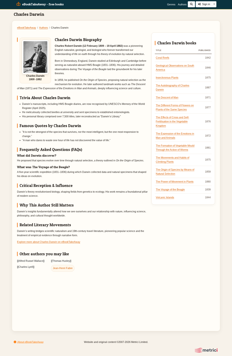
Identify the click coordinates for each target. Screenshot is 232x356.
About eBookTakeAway (30, 342)
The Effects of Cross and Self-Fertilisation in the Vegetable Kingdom (172, 121)
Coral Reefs (162, 57)
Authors (182, 4)
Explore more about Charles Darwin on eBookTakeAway (48, 242)
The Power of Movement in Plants (174, 181)
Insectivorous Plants (167, 77)
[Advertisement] (116, 297)
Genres (171, 4)
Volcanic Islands (165, 197)
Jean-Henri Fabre (63, 268)
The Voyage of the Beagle (170, 189)
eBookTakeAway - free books (42, 4)
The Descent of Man (167, 97)
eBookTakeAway (26, 27)
